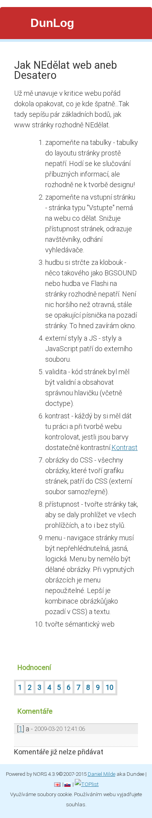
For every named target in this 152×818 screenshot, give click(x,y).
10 (109, 687)
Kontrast (124, 447)
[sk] (67, 784)
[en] (57, 784)
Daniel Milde (101, 774)
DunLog (52, 22)
